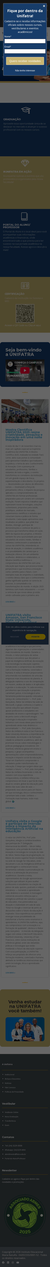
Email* (7, 47)
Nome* (7, 36)
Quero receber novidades (25, 61)
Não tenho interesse (25, 70)
